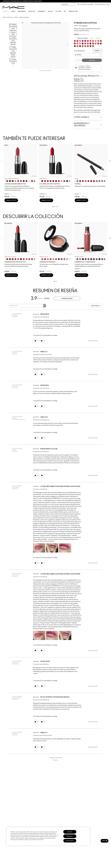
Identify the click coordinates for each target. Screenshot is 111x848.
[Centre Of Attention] (94, 181)
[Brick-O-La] (80, 181)
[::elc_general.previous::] (5, 181)
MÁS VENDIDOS (22, 11)
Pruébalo (97, 50)
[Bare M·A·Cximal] (67, 181)
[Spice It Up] (10, 181)
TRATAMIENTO (41, 11)
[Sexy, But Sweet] (77, 43)
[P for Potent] (83, 43)
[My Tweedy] (53, 259)
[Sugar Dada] (50, 181)
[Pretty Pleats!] (83, 259)
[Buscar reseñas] (44, 305)
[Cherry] (83, 181)
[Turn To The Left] (75, 46)
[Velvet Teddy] (77, 259)
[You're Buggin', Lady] (80, 46)
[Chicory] (97, 181)
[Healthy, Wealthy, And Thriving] (93, 46)
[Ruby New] (90, 46)
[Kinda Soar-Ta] (88, 46)
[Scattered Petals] (96, 41)
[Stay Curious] (93, 43)
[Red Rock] (56, 181)
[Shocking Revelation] (85, 41)
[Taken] (97, 259)
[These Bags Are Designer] (64, 259)
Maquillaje (10, 17)
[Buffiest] (94, 259)
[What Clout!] (42, 259)
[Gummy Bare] (18, 181)
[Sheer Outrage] (77, 46)
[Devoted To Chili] (75, 43)
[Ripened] (80, 43)
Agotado (92, 60)
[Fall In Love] (88, 41)
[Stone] (102, 181)
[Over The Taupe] (102, 259)
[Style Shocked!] (77, 41)
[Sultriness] (80, 41)
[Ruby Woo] (42, 181)
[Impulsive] (93, 41)
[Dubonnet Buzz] (101, 43)
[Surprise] (29, 181)
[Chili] (53, 181)
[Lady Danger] (48, 181)
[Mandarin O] (90, 41)
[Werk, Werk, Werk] (90, 43)
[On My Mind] (21, 259)
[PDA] (13, 181)
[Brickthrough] (83, 46)
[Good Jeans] (62, 259)
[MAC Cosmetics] (14, 7)
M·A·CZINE (58, 11)
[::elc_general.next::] (35, 181)
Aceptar (69, 831)
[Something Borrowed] (86, 259)
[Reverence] (96, 43)
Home (4, 17)
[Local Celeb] (32, 181)
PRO (65, 11)
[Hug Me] (21, 181)
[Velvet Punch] (85, 43)
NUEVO (13, 11)
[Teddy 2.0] (85, 46)
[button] (39, 548)
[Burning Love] (83, 41)
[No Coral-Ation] (45, 181)
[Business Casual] (26, 181)
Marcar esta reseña (93, 340)
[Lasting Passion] (101, 41)
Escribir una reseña (67, 298)
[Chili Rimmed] (91, 181)
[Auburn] (86, 181)
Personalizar (70, 840)
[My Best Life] (15, 259)
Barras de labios (24, 17)
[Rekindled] (99, 259)
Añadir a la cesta (11, 200)
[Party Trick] (15, 181)
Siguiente (56, 760)
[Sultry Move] (88, 43)
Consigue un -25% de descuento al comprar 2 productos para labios (22, 1)
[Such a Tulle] (67, 259)
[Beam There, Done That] (7, 181)
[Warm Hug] (80, 259)
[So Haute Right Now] (50, 259)
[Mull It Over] (98, 41)
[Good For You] (10, 259)
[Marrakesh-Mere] (98, 43)
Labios (16, 17)
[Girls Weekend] (26, 259)
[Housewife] (24, 181)
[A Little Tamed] (75, 41)
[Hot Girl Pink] (59, 181)
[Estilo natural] (62, 181)
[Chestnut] (91, 259)
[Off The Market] (18, 259)
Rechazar (70, 836)
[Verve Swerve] (64, 181)
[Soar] (77, 181)
